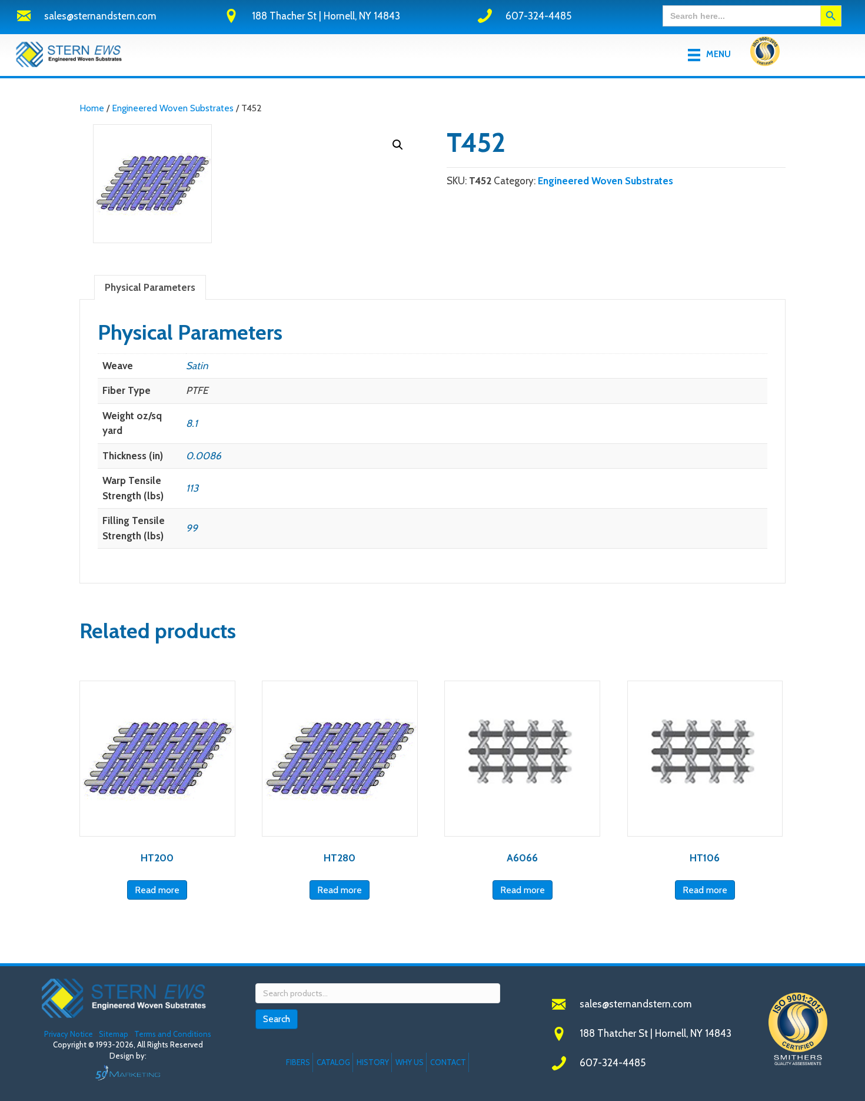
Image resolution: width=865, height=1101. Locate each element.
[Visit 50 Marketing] (128, 1072)
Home (91, 108)
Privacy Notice (69, 1034)
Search (276, 1018)
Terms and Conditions (172, 1034)
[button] (397, 144)
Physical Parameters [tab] (150, 287)
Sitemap (113, 1034)
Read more (157, 890)
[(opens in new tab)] (765, 53)
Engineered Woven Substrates (173, 108)
